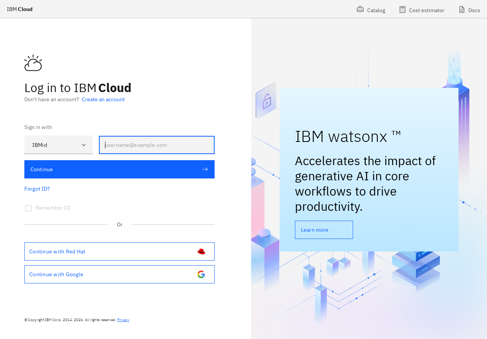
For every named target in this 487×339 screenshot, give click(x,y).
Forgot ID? (37, 188)
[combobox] (58, 144)
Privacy (123, 319)
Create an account (103, 99)
